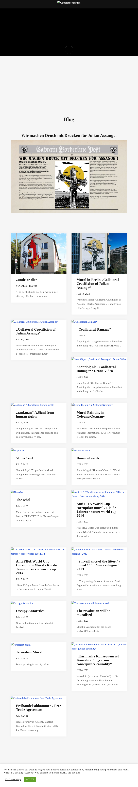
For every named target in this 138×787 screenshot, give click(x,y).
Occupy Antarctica (30, 611)
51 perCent (24, 458)
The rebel (23, 500)
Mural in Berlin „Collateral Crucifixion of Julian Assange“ (98, 284)
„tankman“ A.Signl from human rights (35, 414)
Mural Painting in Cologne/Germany (91, 414)
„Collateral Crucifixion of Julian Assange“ (36, 331)
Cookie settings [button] (13, 779)
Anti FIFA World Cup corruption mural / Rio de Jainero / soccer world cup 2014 (97, 510)
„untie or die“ (26, 280)
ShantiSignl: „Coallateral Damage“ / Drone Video (96, 369)
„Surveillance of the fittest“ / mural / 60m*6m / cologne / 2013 (98, 565)
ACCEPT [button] (30, 779)
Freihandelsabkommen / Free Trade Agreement (38, 708)
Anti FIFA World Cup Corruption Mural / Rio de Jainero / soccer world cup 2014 (36, 567)
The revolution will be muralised (93, 613)
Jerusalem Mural (29, 652)
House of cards (88, 458)
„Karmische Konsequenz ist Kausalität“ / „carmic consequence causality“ (98, 660)
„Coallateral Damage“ (94, 329)
